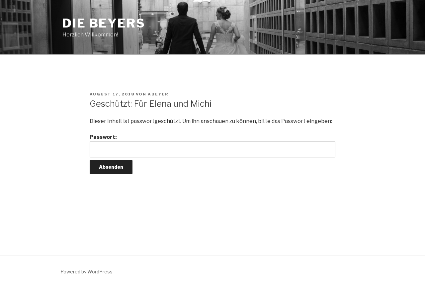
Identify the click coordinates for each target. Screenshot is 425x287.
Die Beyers (103, 23)
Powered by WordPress (86, 271)
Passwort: (103, 137)
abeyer (158, 94)
